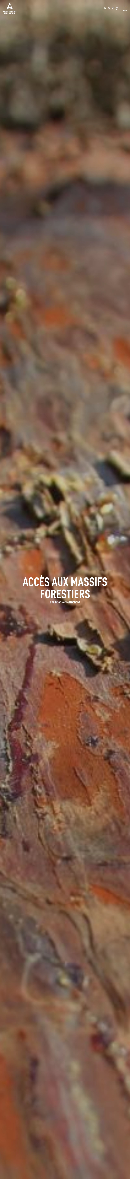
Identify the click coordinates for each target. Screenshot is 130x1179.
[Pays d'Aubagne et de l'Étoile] (9, 8)
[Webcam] (109, 8)
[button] (105, 8)
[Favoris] (113, 8)
